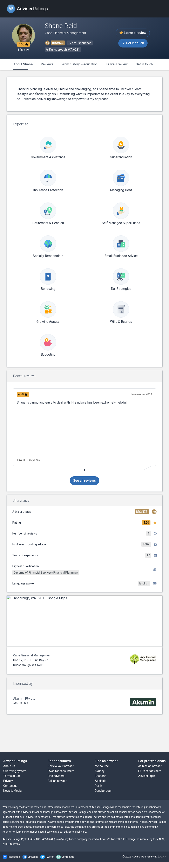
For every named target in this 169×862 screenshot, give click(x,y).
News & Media (12, 790)
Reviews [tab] (47, 64)
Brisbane (100, 776)
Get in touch (134, 43)
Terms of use (12, 776)
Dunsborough (103, 790)
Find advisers (56, 776)
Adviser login (146, 776)
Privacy (8, 780)
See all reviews (84, 480)
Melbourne (102, 766)
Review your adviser (61, 766)
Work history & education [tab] (79, 64)
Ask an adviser (57, 780)
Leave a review (134, 33)
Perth (98, 785)
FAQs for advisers (149, 771)
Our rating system (15, 771)
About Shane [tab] (23, 64)
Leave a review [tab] (117, 64)
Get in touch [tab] (144, 64)
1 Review (23, 50)
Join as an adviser (150, 766)
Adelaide (100, 780)
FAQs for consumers (61, 771)
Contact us (10, 785)
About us (9, 766)
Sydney (99, 771)
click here (80, 831)
